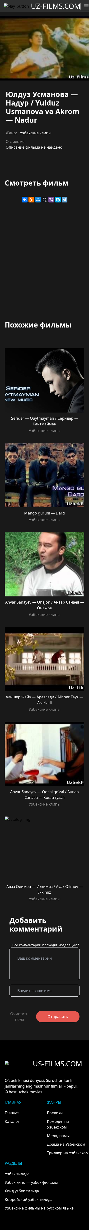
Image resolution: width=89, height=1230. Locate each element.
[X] (44, 199)
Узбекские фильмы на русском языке (39, 1208)
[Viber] (51, 199)
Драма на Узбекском (66, 1144)
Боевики (55, 1112)
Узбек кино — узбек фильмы (31, 1182)
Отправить (57, 1016)
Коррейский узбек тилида (28, 1199)
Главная (12, 1112)
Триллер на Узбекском (68, 1152)
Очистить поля (19, 1016)
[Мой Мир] (38, 199)
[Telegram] (64, 199)
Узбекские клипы (35, 133)
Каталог (12, 1121)
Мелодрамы (58, 1135)
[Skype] (58, 199)
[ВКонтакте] (25, 199)
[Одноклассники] (31, 199)
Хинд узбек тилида (22, 1191)
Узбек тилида (17, 1173)
